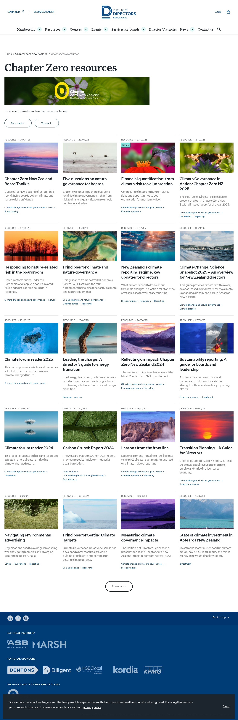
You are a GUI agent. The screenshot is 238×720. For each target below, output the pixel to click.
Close (226, 706)
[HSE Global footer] (92, 670)
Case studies (18, 123)
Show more (119, 586)
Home (8, 54)
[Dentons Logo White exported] (23, 670)
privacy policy (92, 707)
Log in (218, 12)
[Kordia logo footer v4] (126, 670)
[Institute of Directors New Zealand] (119, 12)
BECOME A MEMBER (44, 12)
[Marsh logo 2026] (49, 644)
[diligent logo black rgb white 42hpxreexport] (57, 670)
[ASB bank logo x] (17, 644)
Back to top (219, 617)
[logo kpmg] (153, 670)
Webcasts (46, 123)
